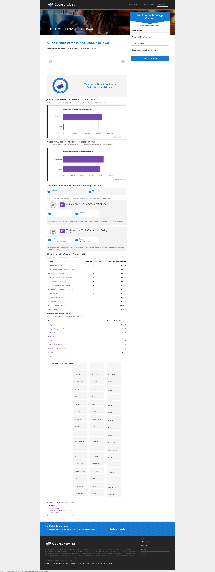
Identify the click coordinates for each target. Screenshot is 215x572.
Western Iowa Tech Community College (87, 230)
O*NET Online (54, 512)
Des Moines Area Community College (86, 203)
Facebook (144, 545)
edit (94, 48)
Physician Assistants (53, 309)
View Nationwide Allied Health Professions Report (61, 502)
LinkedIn (143, 549)
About (152, 4)
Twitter (143, 553)
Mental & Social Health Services (57, 349)
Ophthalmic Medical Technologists (57, 273)
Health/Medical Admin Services (56, 333)
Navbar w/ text (62, 4)
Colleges (137, 4)
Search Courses (149, 58)
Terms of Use (108, 563)
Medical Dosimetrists (54, 301)
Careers (146, 4)
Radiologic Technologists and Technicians (59, 285)
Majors (130, 4)
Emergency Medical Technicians (57, 305)
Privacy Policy (60, 563)
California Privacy (70, 563)
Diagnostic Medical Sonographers (57, 297)
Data (53, 563)
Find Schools (162, 5)
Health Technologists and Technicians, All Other (61, 269)
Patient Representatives (55, 265)
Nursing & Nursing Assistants (56, 329)
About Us (48, 563)
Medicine (50, 352)
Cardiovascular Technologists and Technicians (61, 289)
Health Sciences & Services (55, 344)
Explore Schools (117, 529)
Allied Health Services (54, 337)
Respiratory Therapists (54, 293)
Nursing (50, 325)
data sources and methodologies (65, 516)
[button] (51, 61)
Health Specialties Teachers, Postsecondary (60, 277)
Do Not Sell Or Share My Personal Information (89, 563)
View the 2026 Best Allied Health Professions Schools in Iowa (100, 85)
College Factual (54, 508)
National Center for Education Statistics (61, 510)
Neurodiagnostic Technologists (57, 281)
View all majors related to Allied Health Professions (61, 357)
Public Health (51, 341)
